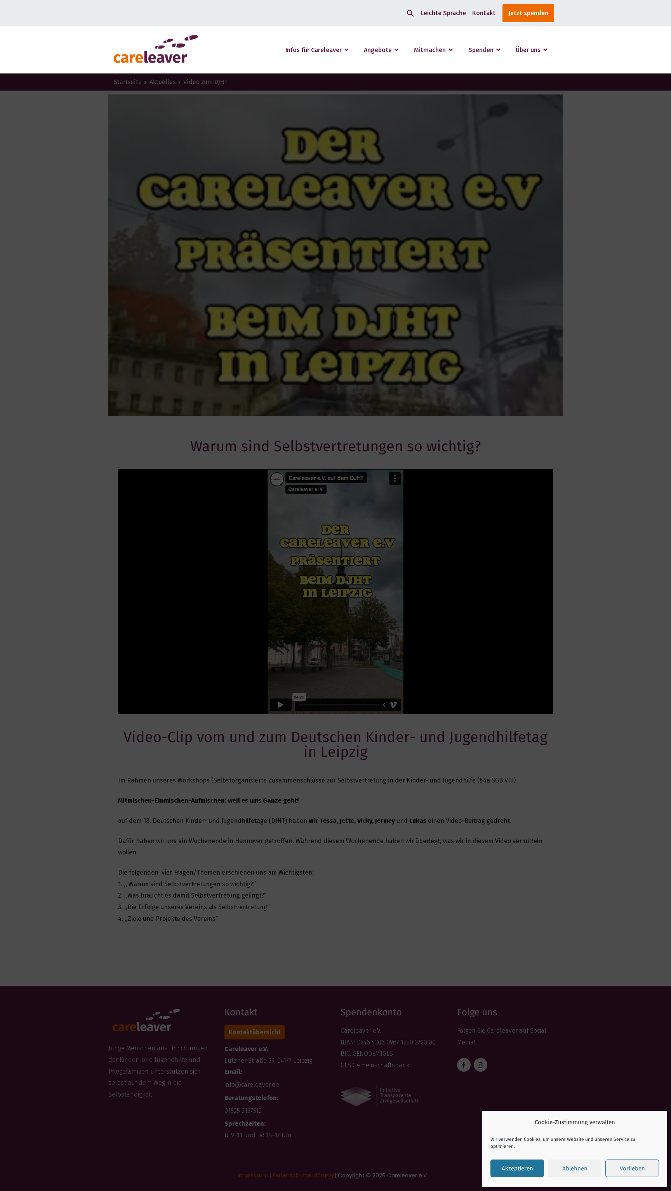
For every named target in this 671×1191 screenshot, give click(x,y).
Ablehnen (575, 1168)
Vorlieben (632, 1168)
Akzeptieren (517, 1168)
